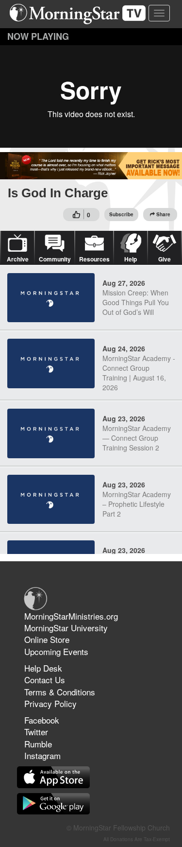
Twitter (36, 732)
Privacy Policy (50, 703)
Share (163, 214)
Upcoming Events (56, 651)
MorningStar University (66, 628)
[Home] (81, 14)
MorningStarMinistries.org (71, 616)
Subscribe (121, 214)
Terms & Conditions (59, 692)
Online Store (46, 639)
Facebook (41, 720)
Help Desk (43, 668)
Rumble (38, 744)
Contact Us (44, 680)
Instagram (42, 755)
